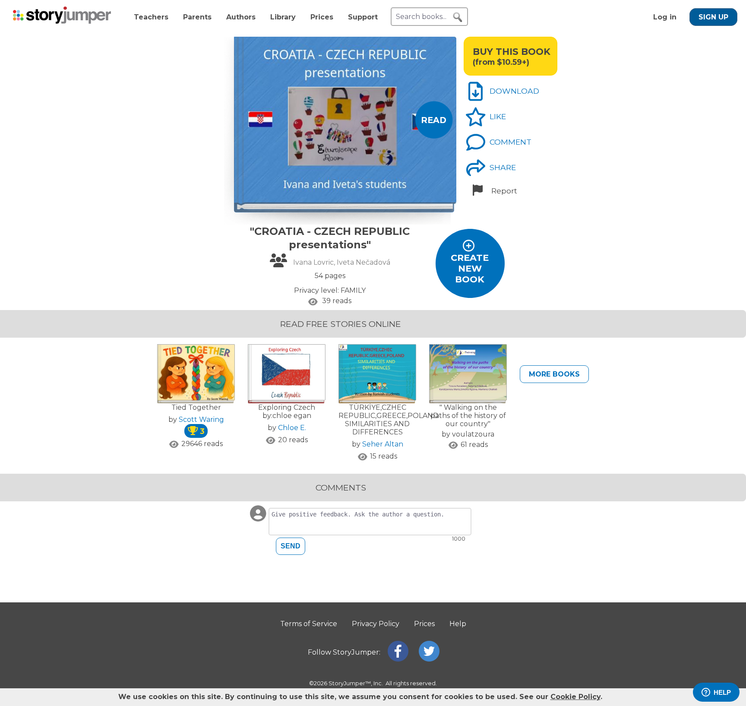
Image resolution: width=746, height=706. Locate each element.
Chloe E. (292, 428)
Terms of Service (308, 624)
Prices (321, 17)
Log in (664, 17)
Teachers (151, 17)
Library (283, 17)
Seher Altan (382, 444)
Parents (197, 17)
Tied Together (196, 407)
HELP (722, 692)
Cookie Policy (575, 697)
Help (457, 624)
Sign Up (713, 17)
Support (363, 17)
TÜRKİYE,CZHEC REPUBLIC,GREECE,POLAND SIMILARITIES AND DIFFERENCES (388, 419)
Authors (241, 17)
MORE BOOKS (554, 374)
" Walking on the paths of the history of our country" (468, 415)
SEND (290, 546)
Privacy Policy (375, 624)
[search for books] (457, 17)
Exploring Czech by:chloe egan (286, 411)
